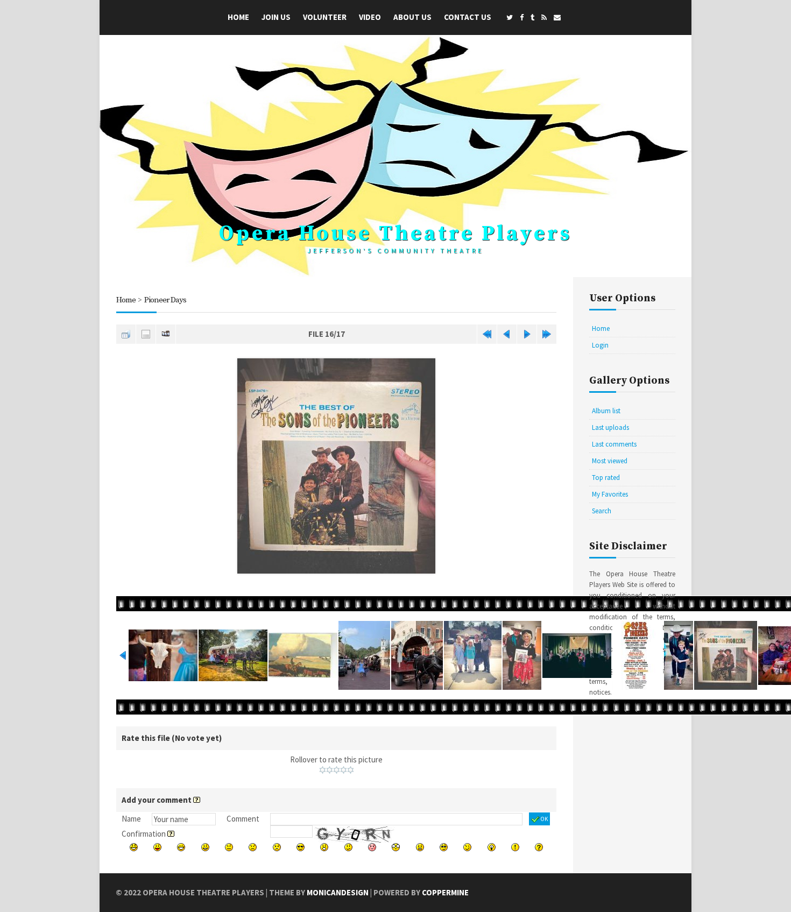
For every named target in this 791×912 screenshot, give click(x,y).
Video (370, 17)
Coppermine (445, 892)
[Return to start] (487, 334)
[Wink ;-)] (467, 847)
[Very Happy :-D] (181, 847)
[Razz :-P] (157, 847)
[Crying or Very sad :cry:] (277, 847)
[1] (322, 770)
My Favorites (610, 494)
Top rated (606, 477)
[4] (343, 770)
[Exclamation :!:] (515, 847)
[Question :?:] (539, 847)
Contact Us (467, 17)
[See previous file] (507, 334)
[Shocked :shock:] (396, 847)
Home (238, 17)
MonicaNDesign (338, 892)
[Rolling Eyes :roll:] (444, 847)
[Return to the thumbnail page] (126, 334)
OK (544, 819)
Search (601, 510)
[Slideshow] (165, 334)
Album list (606, 410)
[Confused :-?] (348, 847)
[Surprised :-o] (324, 847)
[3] (336, 770)
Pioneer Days (165, 300)
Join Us (276, 17)
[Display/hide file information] (146, 334)
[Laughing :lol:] (134, 847)
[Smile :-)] (205, 847)
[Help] (196, 800)
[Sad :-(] (253, 847)
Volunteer (325, 17)
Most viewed (609, 460)
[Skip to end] (546, 334)
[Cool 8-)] (300, 847)
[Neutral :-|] (229, 847)
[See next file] (526, 334)
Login (600, 345)
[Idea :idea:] (492, 847)
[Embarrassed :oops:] (372, 847)
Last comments (614, 444)
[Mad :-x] (420, 847)
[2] (329, 770)
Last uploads (610, 427)
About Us (412, 17)
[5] (350, 770)
